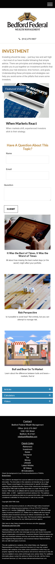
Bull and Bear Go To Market (27, 369)
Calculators (9, 395)
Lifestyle (27, 462)
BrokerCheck (6, 475)
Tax (27, 457)
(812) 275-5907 (29, 38)
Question (8, 185)
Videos (7, 401)
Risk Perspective (27, 312)
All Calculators (27, 470)
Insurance (27, 454)
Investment (27, 449)
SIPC (23, 510)
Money (27, 460)
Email (9, 169)
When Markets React (21, 123)
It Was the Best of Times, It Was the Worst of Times (27, 254)
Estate (27, 452)
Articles (7, 389)
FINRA (19, 510)
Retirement (27, 446)
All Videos (27, 468)
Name (9, 153)
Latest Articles (28, 465)
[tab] (27, 389)
